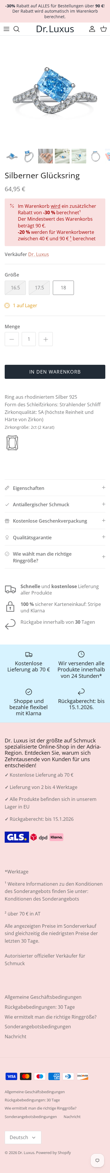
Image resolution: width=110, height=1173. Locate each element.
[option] (55, 90)
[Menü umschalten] (6, 29)
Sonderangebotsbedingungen (38, 1026)
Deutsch (19, 1137)
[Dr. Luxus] (55, 28)
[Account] (90, 29)
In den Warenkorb (55, 372)
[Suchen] (19, 29)
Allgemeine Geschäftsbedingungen (43, 997)
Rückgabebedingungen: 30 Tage (40, 1007)
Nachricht (15, 1036)
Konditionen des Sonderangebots (42, 899)
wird (55, 206)
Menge (12, 326)
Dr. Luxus (38, 254)
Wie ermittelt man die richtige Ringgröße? (51, 1017)
